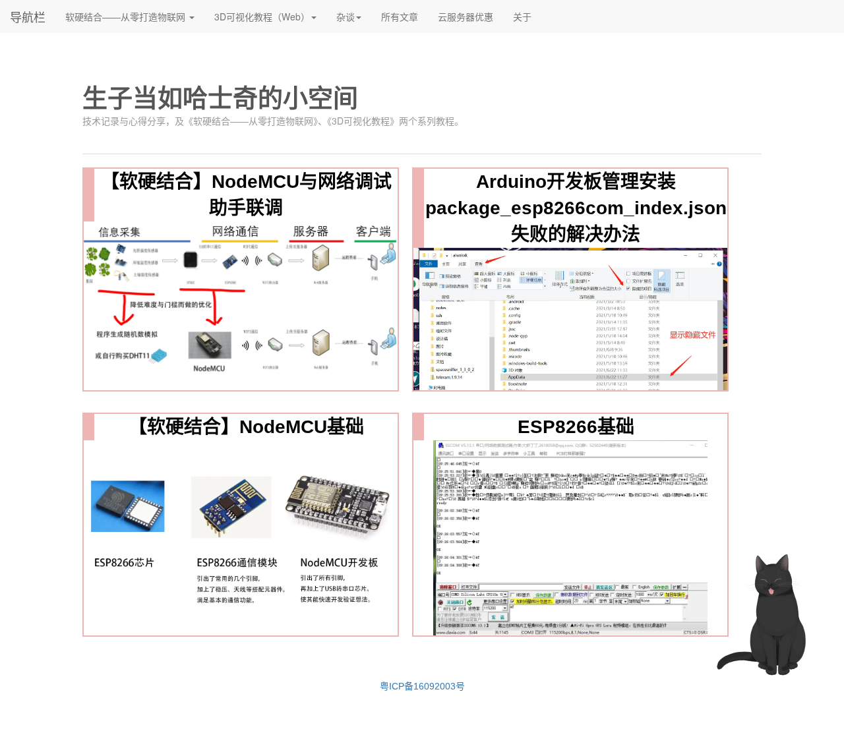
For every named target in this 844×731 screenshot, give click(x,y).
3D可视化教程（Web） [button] (262, 16)
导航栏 (27, 16)
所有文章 (404, 16)
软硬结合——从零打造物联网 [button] (126, 16)
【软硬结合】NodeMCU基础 (246, 427)
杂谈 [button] (345, 16)
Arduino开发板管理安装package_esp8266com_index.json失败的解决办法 (576, 208)
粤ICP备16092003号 (422, 686)
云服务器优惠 (470, 16)
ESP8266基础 (576, 427)
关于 (527, 16)
